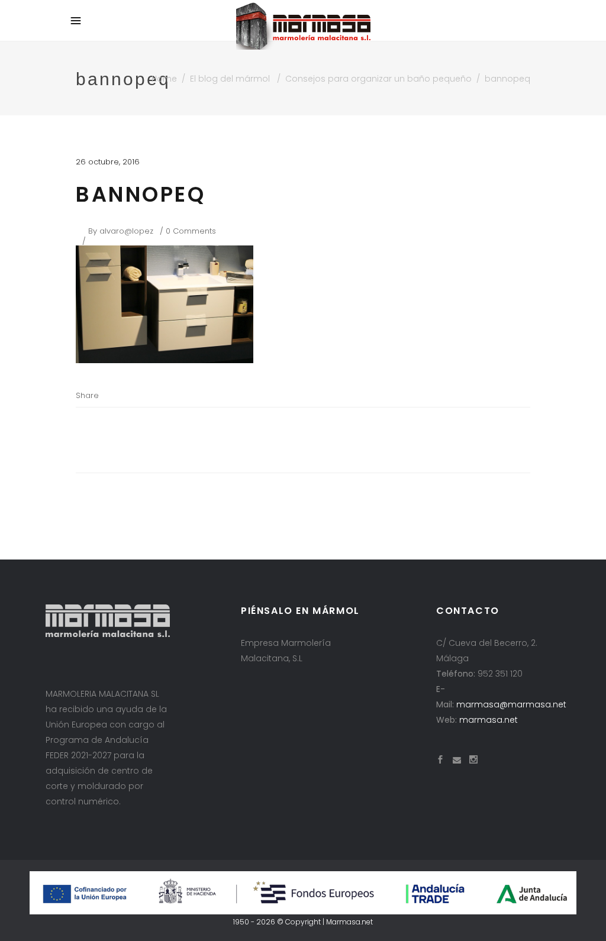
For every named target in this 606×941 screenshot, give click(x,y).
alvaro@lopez (126, 231)
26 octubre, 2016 (108, 161)
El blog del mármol (230, 79)
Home (164, 79)
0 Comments (191, 231)
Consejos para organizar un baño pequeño (378, 79)
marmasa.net (488, 720)
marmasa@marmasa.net (511, 704)
